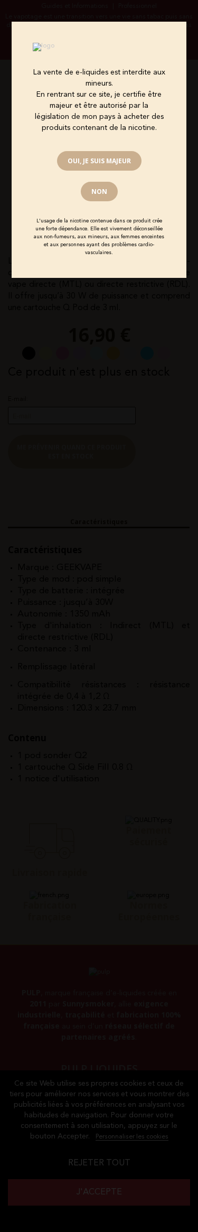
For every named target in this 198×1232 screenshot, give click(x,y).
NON (99, 191)
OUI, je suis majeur (99, 160)
